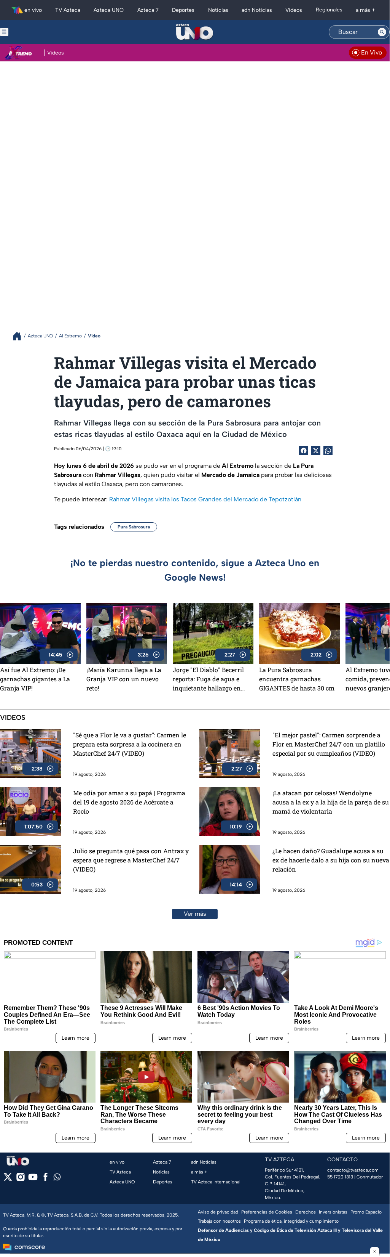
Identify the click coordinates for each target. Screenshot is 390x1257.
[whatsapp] (57, 1178)
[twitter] (8, 1179)
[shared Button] (328, 450)
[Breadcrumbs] (20, 336)
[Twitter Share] (315, 450)
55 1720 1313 (340, 1177)
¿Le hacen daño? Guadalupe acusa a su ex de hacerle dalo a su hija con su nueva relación (330, 860)
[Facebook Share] (303, 450)
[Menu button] (30, 32)
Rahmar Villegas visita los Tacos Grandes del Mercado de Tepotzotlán (205, 499)
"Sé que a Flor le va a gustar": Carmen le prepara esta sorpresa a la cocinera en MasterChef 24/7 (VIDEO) (129, 744)
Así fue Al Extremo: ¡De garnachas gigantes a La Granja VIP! (35, 679)
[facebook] (45, 1179)
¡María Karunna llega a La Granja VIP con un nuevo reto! (123, 679)
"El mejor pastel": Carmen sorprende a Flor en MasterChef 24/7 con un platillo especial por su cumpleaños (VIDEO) (328, 744)
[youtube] (33, 1179)
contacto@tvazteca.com (353, 1170)
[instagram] (20, 1179)
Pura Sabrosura (134, 527)
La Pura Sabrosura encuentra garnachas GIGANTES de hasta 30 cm (296, 679)
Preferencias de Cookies (266, 1212)
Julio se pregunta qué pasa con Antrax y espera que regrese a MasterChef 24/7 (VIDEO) (131, 860)
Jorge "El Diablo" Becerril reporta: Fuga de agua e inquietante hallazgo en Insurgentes (208, 679)
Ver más (195, 913)
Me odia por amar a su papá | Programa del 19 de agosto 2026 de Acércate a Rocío (129, 802)
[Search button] (382, 32)
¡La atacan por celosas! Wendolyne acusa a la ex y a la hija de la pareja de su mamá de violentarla (330, 802)
